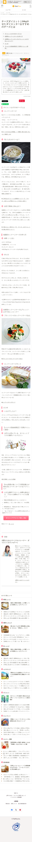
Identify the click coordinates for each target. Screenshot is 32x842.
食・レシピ (11, 524)
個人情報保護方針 (22, 803)
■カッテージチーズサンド (8, 402)
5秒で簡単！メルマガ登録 (8, 479)
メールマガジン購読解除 (16, 797)
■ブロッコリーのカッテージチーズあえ (12, 358)
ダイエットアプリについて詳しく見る (16, 518)
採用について (14, 803)
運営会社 (8, 803)
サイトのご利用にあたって (20, 795)
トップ (2, 12)
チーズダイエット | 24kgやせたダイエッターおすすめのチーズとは (16, 14)
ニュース (8, 10)
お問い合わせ (9, 795)
